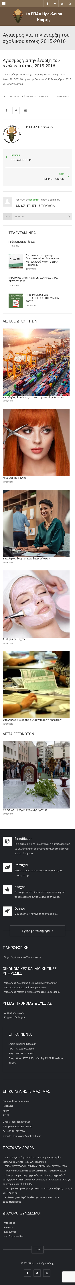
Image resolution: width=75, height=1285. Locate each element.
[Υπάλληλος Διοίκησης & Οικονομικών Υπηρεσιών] (36, 684)
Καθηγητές (10, 1231)
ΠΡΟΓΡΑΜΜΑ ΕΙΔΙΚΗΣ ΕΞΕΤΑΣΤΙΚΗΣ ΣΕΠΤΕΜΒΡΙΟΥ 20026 (42, 298)
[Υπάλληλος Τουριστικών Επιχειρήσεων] (36, 523)
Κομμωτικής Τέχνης (14, 477)
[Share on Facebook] (6, 110)
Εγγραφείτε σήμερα (36, 931)
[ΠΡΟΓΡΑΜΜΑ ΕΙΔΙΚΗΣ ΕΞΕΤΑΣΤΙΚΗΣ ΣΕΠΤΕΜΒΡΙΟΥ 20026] (16, 301)
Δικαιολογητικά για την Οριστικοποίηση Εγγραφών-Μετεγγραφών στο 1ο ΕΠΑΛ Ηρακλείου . (42, 260)
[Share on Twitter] (16, 110)
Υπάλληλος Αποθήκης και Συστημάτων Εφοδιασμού (33, 397)
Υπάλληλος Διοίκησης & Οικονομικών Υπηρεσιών (32, 719)
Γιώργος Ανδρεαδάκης (41, 1263)
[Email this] (25, 110)
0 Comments (62, 96)
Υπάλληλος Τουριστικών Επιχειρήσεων (26, 558)
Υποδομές (9, 1222)
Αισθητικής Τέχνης (14, 639)
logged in (34, 199)
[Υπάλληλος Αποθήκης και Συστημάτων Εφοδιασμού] (36, 362)
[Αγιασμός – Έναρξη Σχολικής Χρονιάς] (36, 775)
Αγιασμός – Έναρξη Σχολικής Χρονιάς (25, 810)
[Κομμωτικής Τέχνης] (36, 442)
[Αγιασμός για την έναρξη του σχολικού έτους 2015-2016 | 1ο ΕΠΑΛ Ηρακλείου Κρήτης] (37, 16)
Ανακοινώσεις (46, 96)
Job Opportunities (13, 1236)
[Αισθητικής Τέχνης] (36, 604)
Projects (8, 1227)
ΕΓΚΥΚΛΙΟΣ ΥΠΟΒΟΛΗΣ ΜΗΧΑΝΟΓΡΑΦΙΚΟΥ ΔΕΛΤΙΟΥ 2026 (36, 1166)
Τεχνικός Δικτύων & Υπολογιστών (22, 957)
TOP (37, 1249)
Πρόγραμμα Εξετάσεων (22, 241)
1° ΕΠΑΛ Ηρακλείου (14, 96)
